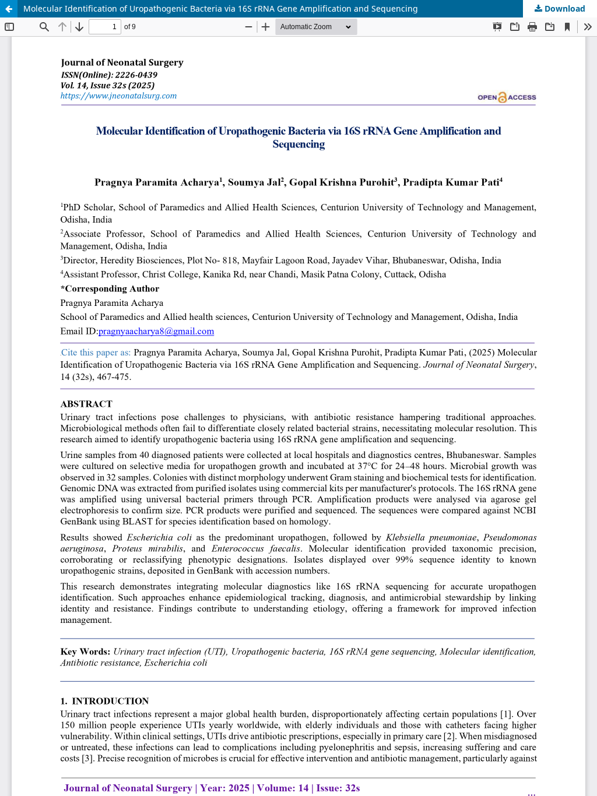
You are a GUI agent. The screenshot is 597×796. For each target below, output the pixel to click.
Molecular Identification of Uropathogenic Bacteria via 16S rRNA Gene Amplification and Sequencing (220, 8)
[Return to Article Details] (8, 8)
